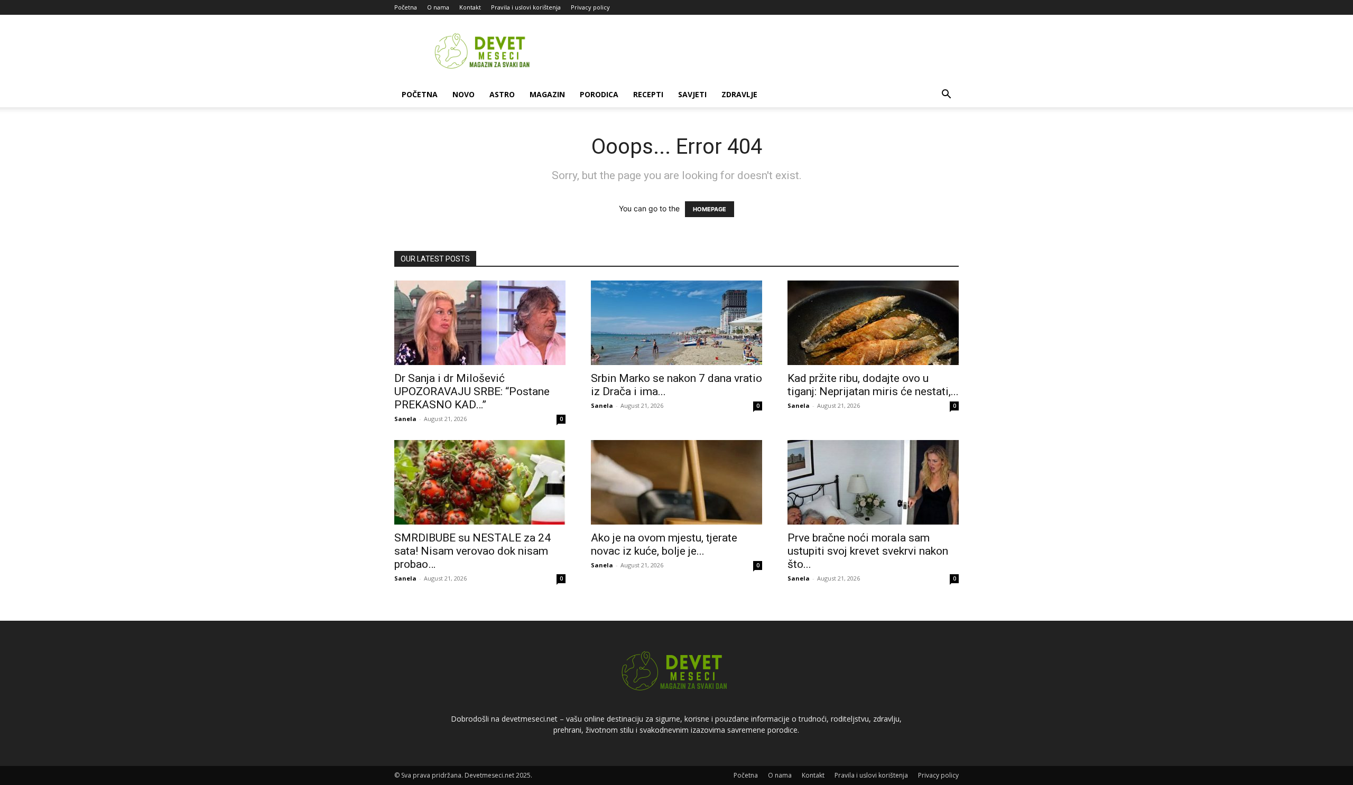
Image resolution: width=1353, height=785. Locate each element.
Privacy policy (590, 7)
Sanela (405, 419)
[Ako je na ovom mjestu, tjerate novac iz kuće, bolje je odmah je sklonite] (676, 482)
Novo (463, 94)
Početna (405, 7)
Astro (502, 94)
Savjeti (692, 94)
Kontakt (470, 7)
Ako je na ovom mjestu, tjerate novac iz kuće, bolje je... (664, 544)
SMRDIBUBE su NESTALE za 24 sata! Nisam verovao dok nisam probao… (472, 551)
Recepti (648, 94)
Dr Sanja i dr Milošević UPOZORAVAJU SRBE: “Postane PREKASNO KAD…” (472, 391)
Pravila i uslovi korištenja (526, 7)
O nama (438, 7)
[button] (946, 95)
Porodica (599, 94)
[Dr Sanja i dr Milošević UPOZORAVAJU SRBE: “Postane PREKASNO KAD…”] (480, 323)
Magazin (547, 94)
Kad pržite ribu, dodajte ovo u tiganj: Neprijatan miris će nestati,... (873, 385)
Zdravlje (739, 94)
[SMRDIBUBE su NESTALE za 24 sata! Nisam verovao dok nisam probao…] (480, 482)
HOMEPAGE (709, 209)
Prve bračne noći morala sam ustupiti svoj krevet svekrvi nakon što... (867, 551)
